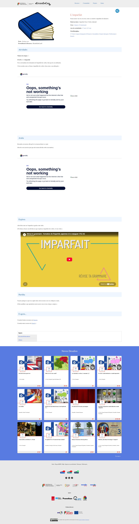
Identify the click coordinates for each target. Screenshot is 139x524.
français (35, 320)
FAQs (63, 464)
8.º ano (84, 28)
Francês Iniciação (103, 34)
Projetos (95, 3)
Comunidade (86, 3)
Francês (72, 36)
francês (33, 323)
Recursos (77, 3)
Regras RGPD (58, 464)
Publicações (84, 464)
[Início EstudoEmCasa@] (26, 4)
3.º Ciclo (72, 34)
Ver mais (117, 456)
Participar (79, 464)
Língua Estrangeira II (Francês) (84, 34)
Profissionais (112, 34)
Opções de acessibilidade (70, 464)
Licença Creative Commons (84, 519)
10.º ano (89, 28)
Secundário (95, 34)
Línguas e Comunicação (80, 25)
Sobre (53, 464)
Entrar (102, 3)
